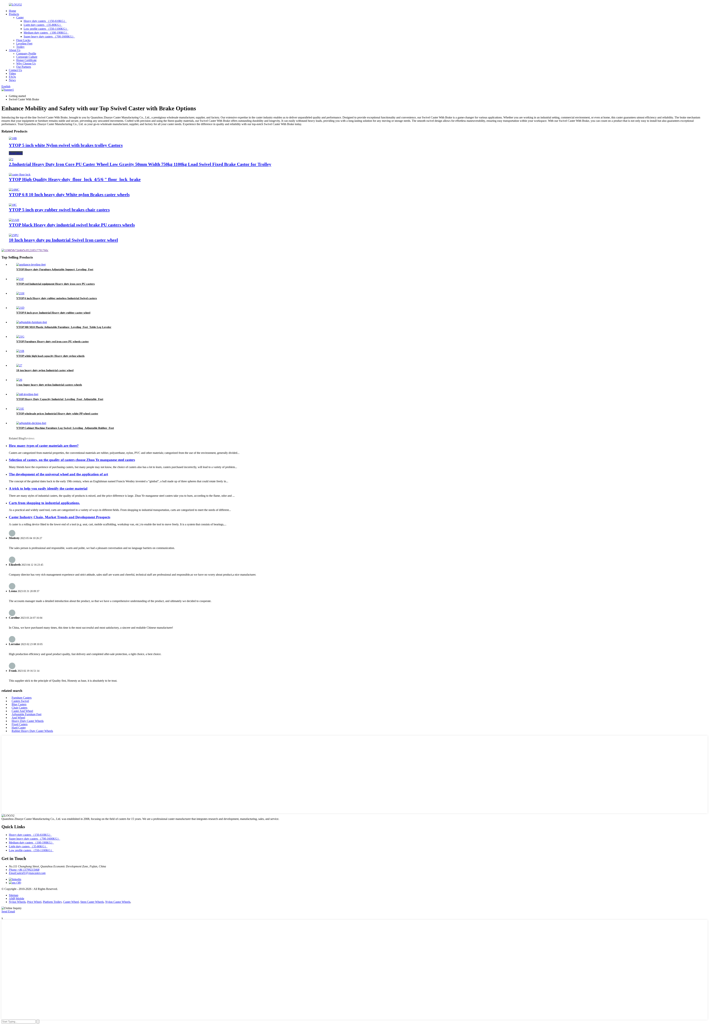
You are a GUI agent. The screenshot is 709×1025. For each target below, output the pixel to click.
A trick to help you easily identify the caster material (48, 488)
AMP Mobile (16, 898)
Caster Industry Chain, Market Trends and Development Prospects (59, 517)
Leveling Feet (24, 43)
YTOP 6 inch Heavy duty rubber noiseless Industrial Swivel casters (56, 298)
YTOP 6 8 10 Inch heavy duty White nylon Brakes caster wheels (69, 194)
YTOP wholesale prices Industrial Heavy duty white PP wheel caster (57, 413)
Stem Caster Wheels (92, 901)
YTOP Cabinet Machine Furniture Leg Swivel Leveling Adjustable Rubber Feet (65, 427)
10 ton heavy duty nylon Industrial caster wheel (44, 370)
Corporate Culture (26, 56)
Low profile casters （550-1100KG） (46, 28)
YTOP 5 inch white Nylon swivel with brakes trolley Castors (66, 145)
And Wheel (18, 717)
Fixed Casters (20, 724)
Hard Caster (19, 727)
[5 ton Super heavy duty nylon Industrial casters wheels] (19, 379)
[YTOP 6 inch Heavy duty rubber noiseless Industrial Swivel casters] (20, 293)
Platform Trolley (52, 901)
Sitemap (13, 895)
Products (14, 14)
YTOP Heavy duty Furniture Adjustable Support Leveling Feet (54, 269)
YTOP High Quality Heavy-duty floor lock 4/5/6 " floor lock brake (75, 179)
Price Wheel (34, 901)
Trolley (20, 46)
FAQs (12, 76)
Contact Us (15, 70)
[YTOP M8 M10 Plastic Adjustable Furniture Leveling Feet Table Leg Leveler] (31, 322)
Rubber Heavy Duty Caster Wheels (32, 730)
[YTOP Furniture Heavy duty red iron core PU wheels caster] (20, 336)
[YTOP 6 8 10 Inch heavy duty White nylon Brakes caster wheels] (14, 189)
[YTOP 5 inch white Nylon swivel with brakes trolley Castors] (13, 138)
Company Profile (26, 53)
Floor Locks (23, 40)
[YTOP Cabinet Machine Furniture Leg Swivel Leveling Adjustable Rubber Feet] (31, 423)
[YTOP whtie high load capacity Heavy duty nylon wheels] (20, 351)
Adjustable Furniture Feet (26, 714)
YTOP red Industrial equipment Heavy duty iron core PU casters (55, 283)
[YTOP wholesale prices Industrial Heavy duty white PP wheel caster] (20, 408)
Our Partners (23, 66)
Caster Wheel (71, 901)
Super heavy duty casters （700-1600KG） (49, 36)
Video (12, 73)
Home (12, 10)
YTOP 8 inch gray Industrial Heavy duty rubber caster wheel (53, 312)
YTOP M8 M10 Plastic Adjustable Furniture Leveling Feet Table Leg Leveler (63, 327)
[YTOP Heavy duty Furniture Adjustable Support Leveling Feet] (31, 264)
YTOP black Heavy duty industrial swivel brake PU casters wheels (72, 224)
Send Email (8, 911)
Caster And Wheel (22, 711)
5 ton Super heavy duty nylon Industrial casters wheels (49, 384)
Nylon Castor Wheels (117, 901)
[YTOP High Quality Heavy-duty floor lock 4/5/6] (19, 174)
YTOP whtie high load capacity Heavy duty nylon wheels (50, 355)
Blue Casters (19, 704)
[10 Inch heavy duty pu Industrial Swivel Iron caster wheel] (14, 235)
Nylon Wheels (17, 901)
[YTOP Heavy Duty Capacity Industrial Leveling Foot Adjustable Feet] (27, 394)
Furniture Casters (22, 697)
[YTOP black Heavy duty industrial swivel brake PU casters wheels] (14, 220)
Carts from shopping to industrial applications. (44, 503)
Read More (15, 153)
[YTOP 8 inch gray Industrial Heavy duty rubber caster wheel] (20, 307)
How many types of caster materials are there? (44, 446)
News (12, 80)
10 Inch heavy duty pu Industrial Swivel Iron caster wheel (63, 240)
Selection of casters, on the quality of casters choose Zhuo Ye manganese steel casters (72, 460)
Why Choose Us (26, 63)
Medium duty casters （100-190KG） (46, 32)
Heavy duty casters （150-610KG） (45, 21)
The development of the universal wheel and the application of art (58, 474)
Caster (20, 17)
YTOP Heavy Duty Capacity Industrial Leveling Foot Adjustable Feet (59, 399)
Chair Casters (19, 707)
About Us (14, 50)
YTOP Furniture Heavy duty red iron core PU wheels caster (52, 341)
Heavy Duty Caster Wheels (28, 721)
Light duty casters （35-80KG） (43, 24)
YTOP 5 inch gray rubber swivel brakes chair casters (59, 209)
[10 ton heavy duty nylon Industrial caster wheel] (19, 365)
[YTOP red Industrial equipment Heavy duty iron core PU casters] (20, 279)
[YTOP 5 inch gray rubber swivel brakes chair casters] (13, 204)
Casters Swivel (20, 701)
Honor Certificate (26, 60)
